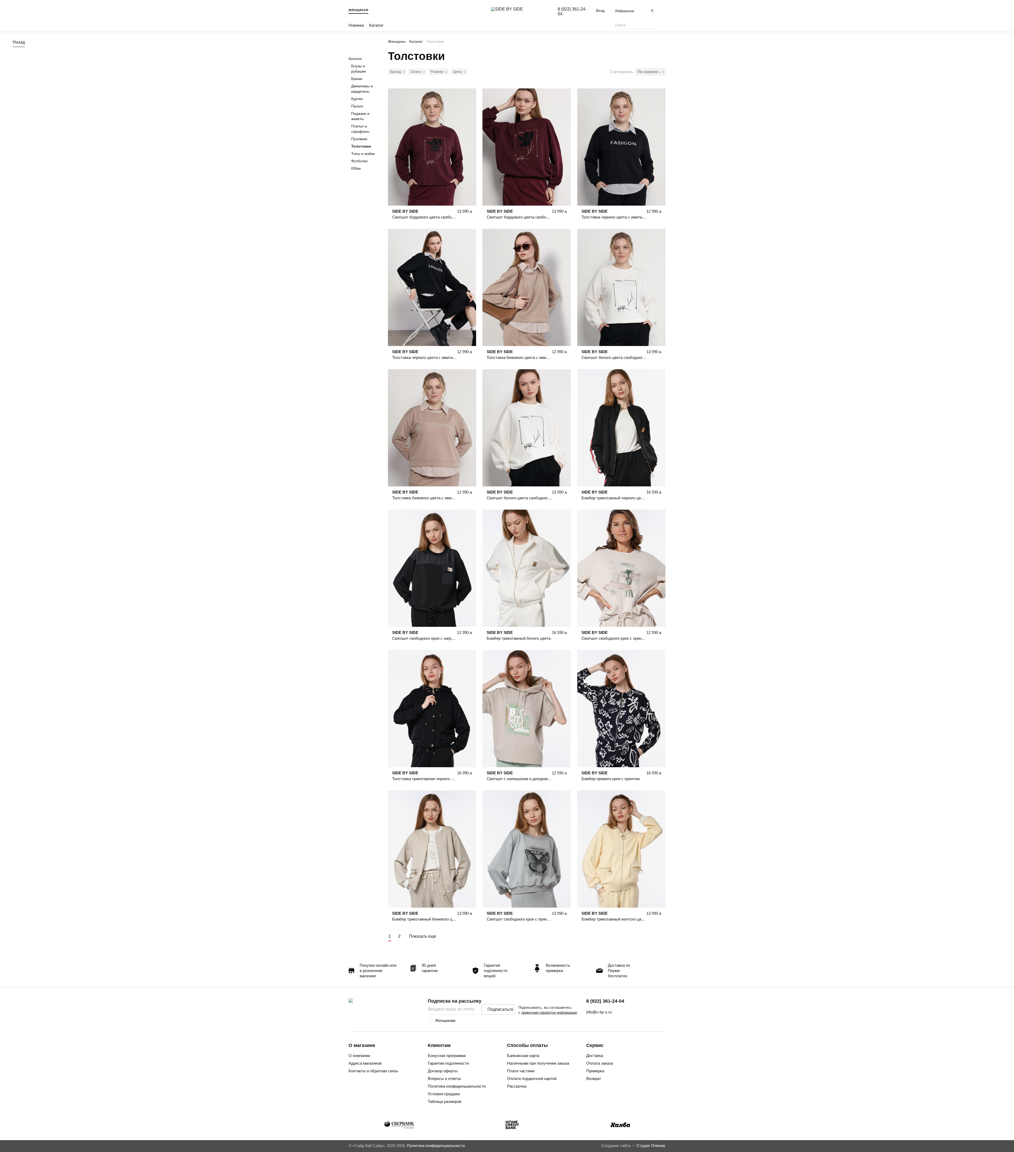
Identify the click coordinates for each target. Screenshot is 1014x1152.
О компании (359, 1055)
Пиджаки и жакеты (360, 116)
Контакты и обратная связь (373, 1071)
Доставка (594, 1055)
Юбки (356, 168)
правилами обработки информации (549, 1012)
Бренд (395, 71)
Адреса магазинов (365, 1063)
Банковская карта (523, 1055)
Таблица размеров (444, 1101)
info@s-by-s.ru (599, 1012)
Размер (436, 71)
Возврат (593, 1078)
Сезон (415, 71)
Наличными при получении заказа (538, 1063)
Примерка (595, 1071)
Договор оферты (443, 1071)
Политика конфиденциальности (457, 1086)
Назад (19, 42)
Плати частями (520, 1071)
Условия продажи (444, 1094)
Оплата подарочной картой (531, 1078)
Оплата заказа (599, 1063)
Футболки (359, 161)
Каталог (376, 25)
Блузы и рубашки (358, 68)
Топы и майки (363, 153)
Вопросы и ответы (444, 1078)
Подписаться (500, 1009)
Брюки (356, 79)
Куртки (357, 99)
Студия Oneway (650, 1145)
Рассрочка (516, 1086)
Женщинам (358, 10)
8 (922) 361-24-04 (605, 1001)
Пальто (357, 106)
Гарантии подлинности (448, 1063)
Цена (457, 71)
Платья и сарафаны (360, 129)
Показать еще (422, 936)
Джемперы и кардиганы (362, 88)
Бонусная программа (447, 1055)
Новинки (356, 25)
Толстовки (361, 146)
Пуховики (359, 139)
